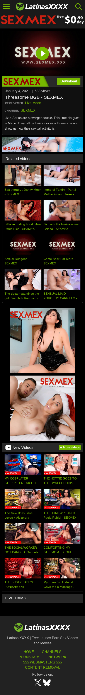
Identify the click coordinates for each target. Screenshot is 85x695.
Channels (51, 652)
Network (57, 657)
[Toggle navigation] (6, 6)
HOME (29, 652)
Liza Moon (33, 103)
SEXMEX (28, 110)
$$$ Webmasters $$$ (42, 662)
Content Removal (42, 667)
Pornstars (30, 657)
